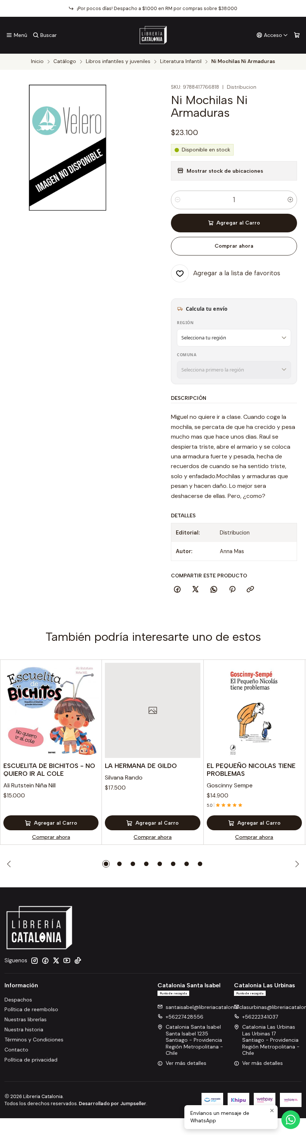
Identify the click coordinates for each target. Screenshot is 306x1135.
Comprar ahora (234, 246)
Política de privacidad (30, 1059)
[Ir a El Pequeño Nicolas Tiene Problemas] (254, 710)
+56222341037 (260, 1016)
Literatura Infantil (181, 61)
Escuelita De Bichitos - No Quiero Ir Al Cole (49, 769)
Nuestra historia (23, 1029)
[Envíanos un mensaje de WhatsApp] (290, 1119)
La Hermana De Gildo (141, 765)
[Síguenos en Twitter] (56, 960)
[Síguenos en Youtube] (67, 960)
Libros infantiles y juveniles (118, 61)
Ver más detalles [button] (186, 1063)
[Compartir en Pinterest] (232, 589)
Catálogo (64, 61)
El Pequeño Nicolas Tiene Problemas (251, 769)
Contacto (16, 1049)
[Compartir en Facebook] (177, 589)
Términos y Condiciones (33, 1039)
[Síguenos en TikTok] (77, 960)
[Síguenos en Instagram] (34, 960)
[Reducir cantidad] (177, 200)
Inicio (37, 61)
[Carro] (297, 35)
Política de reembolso (31, 1009)
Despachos (18, 999)
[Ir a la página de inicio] (153, 35)
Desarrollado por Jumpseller (112, 1103)
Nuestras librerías (25, 1019)
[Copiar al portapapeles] (250, 589)
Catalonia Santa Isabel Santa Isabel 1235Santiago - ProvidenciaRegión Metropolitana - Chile (194, 1039)
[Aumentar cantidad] (290, 200)
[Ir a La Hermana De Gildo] (152, 710)
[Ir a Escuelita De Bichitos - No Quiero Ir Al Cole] (51, 710)
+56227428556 (184, 1016)
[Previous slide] (10, 863)
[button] (106, 863)
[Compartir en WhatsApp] (213, 589)
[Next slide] (296, 863)
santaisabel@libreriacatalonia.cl (204, 1007)
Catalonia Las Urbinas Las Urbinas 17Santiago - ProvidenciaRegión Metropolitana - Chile (271, 1039)
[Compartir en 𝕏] (195, 589)
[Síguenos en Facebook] (45, 960)
